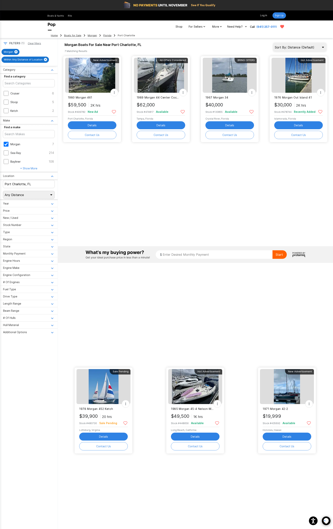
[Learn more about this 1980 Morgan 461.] (92, 75)
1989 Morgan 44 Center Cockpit (158, 97)
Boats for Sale (72, 35)
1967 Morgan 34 (216, 97)
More (215, 26)
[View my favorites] (282, 26)
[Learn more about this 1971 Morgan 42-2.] (287, 386)
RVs (70, 15)
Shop (179, 26)
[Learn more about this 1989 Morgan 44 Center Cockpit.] (161, 75)
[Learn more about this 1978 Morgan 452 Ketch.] (103, 386)
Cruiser (14, 93)
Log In (263, 15)
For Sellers (196, 26)
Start (279, 254)
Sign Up (279, 15)
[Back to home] (51, 26)
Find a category (14, 76)
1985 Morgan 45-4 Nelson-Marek (193, 408)
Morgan (92, 35)
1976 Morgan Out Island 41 (293, 97)
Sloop (14, 102)
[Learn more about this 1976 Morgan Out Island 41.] (298, 75)
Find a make (12, 127)
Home (54, 35)
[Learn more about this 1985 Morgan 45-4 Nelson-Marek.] (195, 386)
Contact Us (92, 135)
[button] (313, 520)
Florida (107, 35)
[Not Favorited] (114, 111)
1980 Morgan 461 (80, 97)
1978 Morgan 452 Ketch (96, 408)
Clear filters (34, 43)
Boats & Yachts (55, 15)
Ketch (14, 110)
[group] (10, 52)
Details (92, 125)
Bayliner (15, 161)
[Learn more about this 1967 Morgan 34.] (230, 75)
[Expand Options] (114, 92)
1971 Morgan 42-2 (275, 408)
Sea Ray (15, 153)
